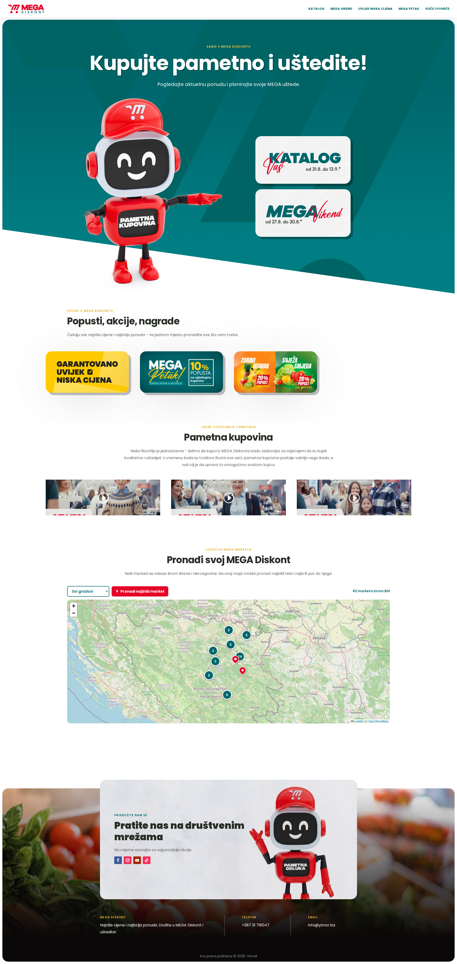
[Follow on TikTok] (146, 860)
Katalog (316, 9)
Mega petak (408, 9)
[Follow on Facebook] (118, 860)
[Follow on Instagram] (127, 860)
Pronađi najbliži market (142, 591)
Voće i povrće (437, 9)
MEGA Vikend (341, 9)
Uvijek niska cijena (375, 9)
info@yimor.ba (321, 925)
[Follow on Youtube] (137, 860)
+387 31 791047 (255, 925)
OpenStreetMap (378, 721)
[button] (209, 675)
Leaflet (358, 721)
